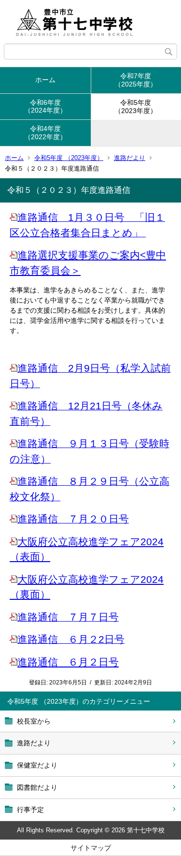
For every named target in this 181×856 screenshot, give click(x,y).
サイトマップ (90, 848)
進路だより (129, 157)
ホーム (45, 80)
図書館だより (37, 787)
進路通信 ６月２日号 (68, 661)
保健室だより (37, 765)
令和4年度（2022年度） (45, 133)
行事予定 (30, 809)
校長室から (34, 721)
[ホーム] (90, 21)
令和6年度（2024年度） (45, 107)
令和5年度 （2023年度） (68, 157)
